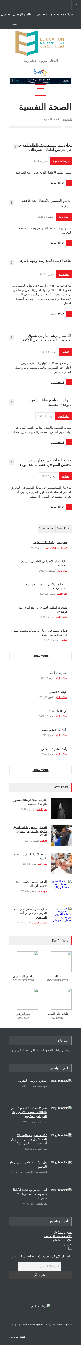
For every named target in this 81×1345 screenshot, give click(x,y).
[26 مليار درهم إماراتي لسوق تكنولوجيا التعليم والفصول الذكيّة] (61, 835)
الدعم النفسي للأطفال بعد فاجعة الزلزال (47, 202)
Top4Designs (62, 1324)
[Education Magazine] (40, 50)
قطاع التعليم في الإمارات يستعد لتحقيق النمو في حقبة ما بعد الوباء (46, 462)
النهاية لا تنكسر (59, 691)
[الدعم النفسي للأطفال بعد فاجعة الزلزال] (61, 890)
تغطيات (65, 352)
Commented (46, 528)
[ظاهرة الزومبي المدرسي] (61, 1089)
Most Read (64, 528)
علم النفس (63, 416)
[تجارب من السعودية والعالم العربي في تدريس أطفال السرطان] (61, 917)
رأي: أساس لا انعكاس (54, 749)
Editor (57, 976)
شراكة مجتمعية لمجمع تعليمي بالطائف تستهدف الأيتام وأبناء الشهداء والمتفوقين (55, 14)
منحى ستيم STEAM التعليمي (50, 542)
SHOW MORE (41, 656)
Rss (70, 1248)
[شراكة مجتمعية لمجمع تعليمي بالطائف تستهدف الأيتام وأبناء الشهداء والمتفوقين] (61, 1116)
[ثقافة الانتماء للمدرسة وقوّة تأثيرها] (61, 863)
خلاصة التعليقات (62, 1240)
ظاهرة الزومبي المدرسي (16, 14)
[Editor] (57, 961)
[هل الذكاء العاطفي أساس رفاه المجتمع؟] (61, 1171)
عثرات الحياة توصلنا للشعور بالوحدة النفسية (50, 402)
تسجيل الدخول (63, 1232)
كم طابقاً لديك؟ (57, 711)
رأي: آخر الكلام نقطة (55, 729)
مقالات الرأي (61, 678)
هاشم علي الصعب (57, 1013)
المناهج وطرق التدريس (57, 547)
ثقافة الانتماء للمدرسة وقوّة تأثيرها (46, 261)
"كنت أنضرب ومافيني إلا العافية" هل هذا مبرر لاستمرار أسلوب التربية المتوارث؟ (29, 1139)
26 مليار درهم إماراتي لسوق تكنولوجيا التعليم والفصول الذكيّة (47, 337)
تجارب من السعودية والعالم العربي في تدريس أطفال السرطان (45, 147)
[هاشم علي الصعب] (57, 999)
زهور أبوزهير (23, 1013)
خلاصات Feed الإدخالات (58, 1236)
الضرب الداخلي (58, 672)
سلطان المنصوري (23, 976)
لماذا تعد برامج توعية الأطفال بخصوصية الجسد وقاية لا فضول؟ (29, 1194)
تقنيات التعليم (61, 617)
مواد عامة (64, 216)
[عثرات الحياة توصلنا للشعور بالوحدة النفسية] (61, 808)
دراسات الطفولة (61, 161)
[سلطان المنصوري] (23, 961)
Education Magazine (33, 1324)
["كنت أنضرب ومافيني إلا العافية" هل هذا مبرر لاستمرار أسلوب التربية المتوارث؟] (61, 1143)
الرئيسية (67, 119)
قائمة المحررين (17, 1336)
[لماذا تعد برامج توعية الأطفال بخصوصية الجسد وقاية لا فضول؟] (61, 1198)
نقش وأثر (66, 1244)
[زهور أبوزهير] (23, 999)
